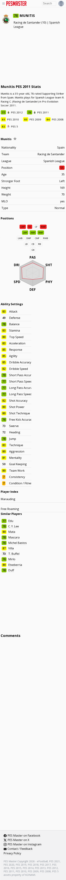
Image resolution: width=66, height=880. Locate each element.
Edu (10, 521)
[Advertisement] (33, 57)
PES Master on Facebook (24, 835)
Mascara (14, 537)
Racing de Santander (27, 22)
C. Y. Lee (13, 526)
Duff (11, 570)
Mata (11, 532)
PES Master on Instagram (24, 844)
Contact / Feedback (20, 849)
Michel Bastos (17, 543)
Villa (11, 548)
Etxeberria (15, 565)
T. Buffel (13, 554)
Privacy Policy (12, 853)
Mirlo (11, 559)
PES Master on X (18, 840)
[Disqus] (33, 688)
